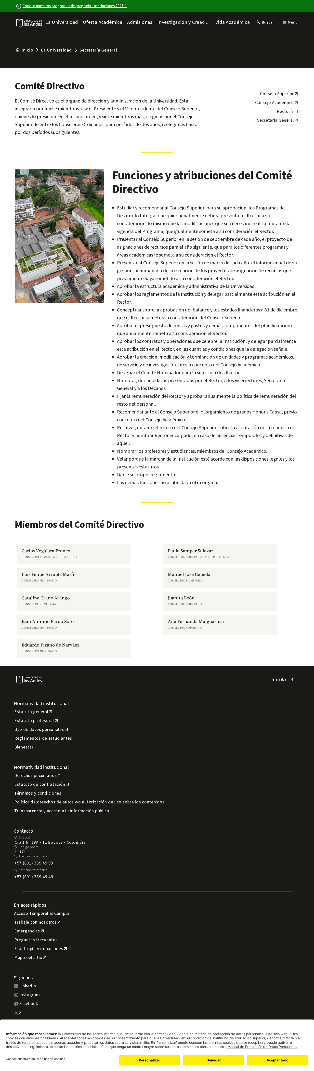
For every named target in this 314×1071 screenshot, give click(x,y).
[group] (73, 554)
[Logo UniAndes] (29, 22)
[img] (29, 23)
